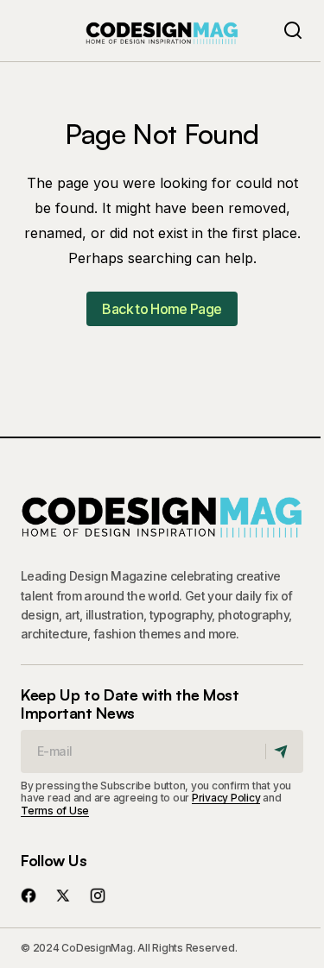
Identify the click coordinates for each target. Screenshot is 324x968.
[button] (293, 30)
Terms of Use (55, 810)
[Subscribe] (283, 751)
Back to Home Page (161, 308)
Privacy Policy (226, 797)
